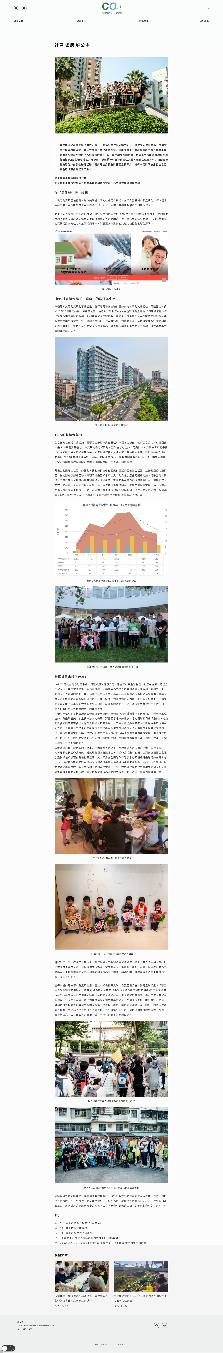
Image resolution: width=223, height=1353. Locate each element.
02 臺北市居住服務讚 (73, 1228)
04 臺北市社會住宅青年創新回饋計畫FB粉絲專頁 (89, 1238)
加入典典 (204, 21)
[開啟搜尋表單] (208, 8)
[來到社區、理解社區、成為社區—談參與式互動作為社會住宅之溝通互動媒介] (82, 1276)
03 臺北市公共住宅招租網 (76, 1233)
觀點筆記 (144, 21)
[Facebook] (16, 8)
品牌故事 (19, 21)
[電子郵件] (24, 8)
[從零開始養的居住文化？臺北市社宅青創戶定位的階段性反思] (141, 1276)
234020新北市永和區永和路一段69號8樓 (36, 1325)
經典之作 (81, 21)
